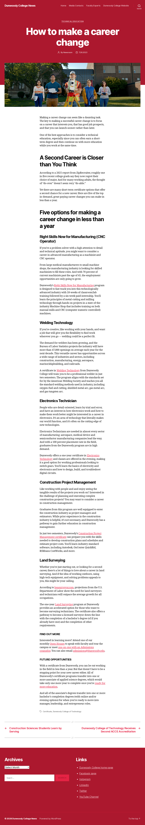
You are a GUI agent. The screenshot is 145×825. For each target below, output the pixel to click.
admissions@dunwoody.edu (89, 650)
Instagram (85, 779)
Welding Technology (68, 370)
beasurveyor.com (64, 587)
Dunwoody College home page (96, 767)
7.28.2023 (83, 52)
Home (63, 5)
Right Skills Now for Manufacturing (74, 285)
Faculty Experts (93, 5)
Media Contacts (76, 5)
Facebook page (87, 773)
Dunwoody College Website (116, 5)
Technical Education (72, 21)
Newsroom (67, 52)
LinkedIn (84, 785)
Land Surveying (64, 604)
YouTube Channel (89, 796)
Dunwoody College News (20, 5)
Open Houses (57, 643)
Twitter (83, 790)
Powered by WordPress (50, 818)
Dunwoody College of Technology (67, 711)
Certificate (47, 711)
